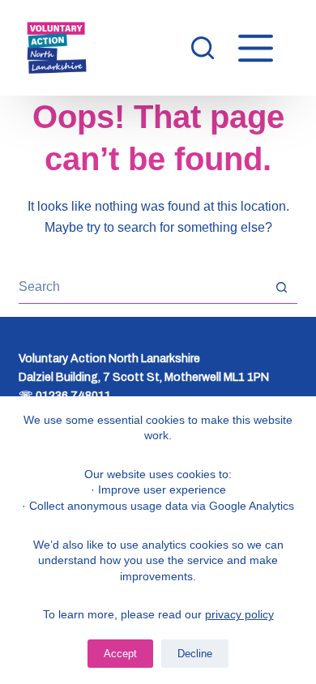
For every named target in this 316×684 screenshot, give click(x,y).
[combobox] (142, 287)
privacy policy (239, 614)
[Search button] (281, 287)
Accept (120, 654)
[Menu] (255, 48)
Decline (194, 654)
